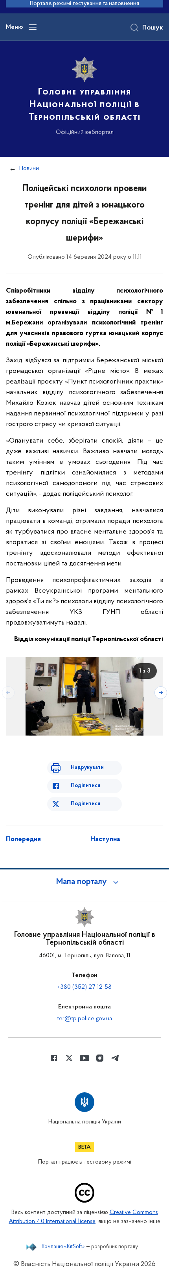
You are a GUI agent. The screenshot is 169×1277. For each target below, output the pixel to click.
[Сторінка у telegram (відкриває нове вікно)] (115, 1058)
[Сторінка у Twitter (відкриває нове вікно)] (69, 1058)
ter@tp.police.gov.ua (84, 1019)
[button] (84, 882)
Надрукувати (87, 768)
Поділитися (85, 786)
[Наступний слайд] (160, 692)
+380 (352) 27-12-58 (84, 987)
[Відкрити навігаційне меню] (33, 27)
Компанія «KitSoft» (63, 1247)
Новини (29, 168)
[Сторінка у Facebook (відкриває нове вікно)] (54, 1058)
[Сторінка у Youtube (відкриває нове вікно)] (84, 1058)
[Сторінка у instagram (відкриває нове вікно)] (100, 1058)
